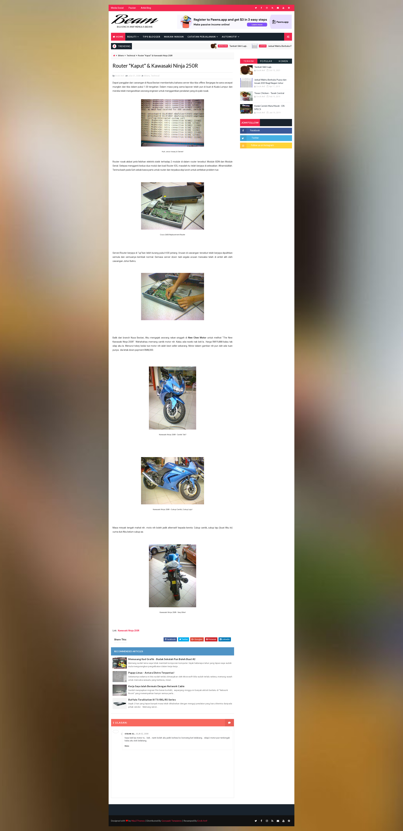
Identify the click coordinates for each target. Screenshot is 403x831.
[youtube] (283, 8)
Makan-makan (174, 36)
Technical (131, 55)
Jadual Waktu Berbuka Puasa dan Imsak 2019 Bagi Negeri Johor (266, 46)
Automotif (229, 36)
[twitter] (255, 8)
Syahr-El (129, 734)
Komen (283, 61)
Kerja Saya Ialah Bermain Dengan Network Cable (156, 686)
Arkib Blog (146, 8)
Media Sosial (117, 8)
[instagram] (266, 8)
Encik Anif (202, 820)
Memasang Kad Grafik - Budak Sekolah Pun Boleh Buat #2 (162, 659)
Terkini (248, 61)
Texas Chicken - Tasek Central (269, 93)
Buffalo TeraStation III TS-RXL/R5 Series (152, 699)
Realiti (131, 36)
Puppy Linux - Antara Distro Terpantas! (151, 672)
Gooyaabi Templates (172, 820)
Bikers (121, 55)
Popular (266, 61)
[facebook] (261, 8)
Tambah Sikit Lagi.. (205, 46)
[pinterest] (289, 8)
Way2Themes (138, 820)
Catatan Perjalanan (201, 36)
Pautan (132, 8)
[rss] (272, 8)
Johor (230, 46)
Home (119, 36)
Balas (127, 746)
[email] (277, 8)
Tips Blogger (151, 36)
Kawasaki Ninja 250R (128, 630)
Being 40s (190, 46)
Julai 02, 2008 (141, 734)
